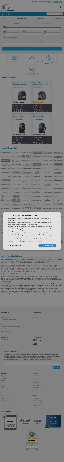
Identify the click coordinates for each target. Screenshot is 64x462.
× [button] (58, 213)
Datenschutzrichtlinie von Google (38, 233)
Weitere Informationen (35, 241)
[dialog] (32, 231)
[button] (14, 245)
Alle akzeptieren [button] (47, 245)
